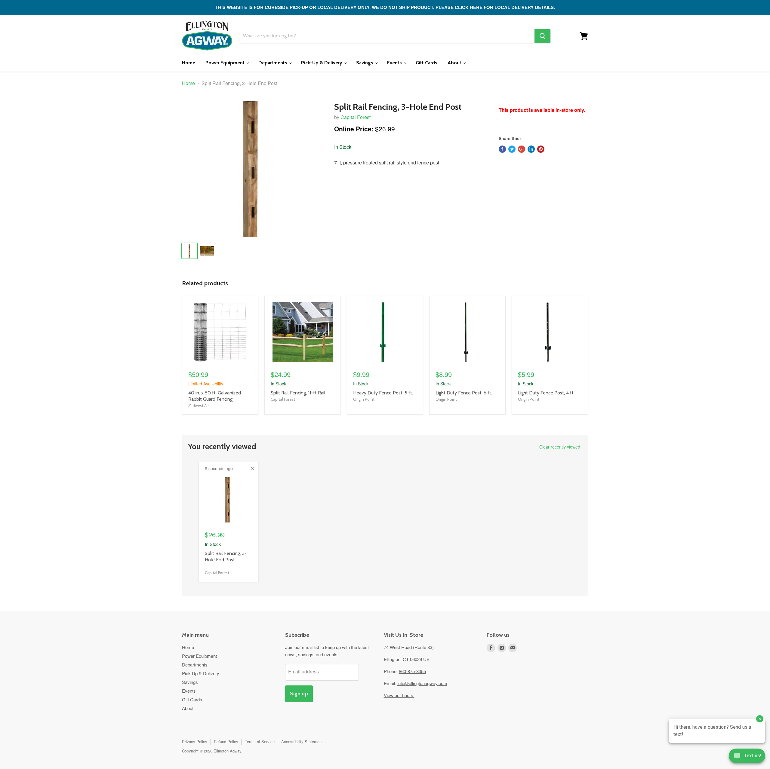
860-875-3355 (412, 671)
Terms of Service (260, 741)
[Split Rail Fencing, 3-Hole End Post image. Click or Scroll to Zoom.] (253, 166)
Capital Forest (355, 117)
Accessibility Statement (302, 741)
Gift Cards (426, 63)
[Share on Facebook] (502, 149)
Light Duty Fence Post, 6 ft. (464, 393)
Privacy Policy (194, 741)
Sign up (299, 693)
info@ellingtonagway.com (422, 683)
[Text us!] (747, 757)
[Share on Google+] (521, 149)
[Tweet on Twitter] (512, 149)
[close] (252, 468)
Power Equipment (225, 63)
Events (395, 63)
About (455, 63)
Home (188, 63)
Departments (273, 63)
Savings (365, 63)
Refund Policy (226, 741)
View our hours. (399, 695)
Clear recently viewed (559, 447)
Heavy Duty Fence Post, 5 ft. (383, 393)
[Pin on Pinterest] (540, 149)
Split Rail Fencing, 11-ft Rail (298, 393)
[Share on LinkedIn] (531, 149)
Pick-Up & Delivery (322, 63)
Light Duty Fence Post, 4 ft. (546, 393)
